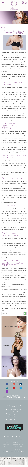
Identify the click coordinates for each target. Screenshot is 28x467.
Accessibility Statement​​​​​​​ (14, 460)
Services (6, 346)
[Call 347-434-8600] (23, 3)
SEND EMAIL (11, 419)
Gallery (6, 366)
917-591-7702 (11, 416)
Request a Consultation (12, 326)
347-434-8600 (11, 414)
